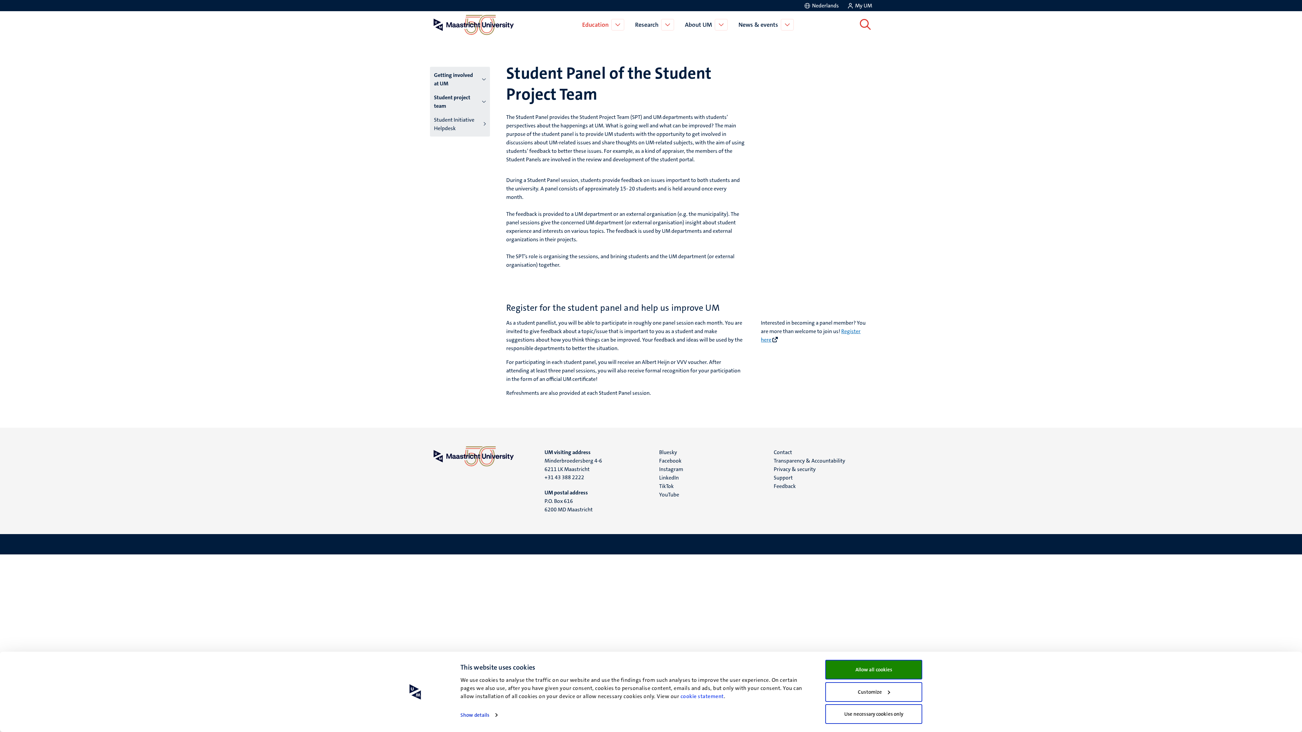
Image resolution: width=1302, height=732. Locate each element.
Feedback (785, 486)
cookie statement (702, 696)
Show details (474, 715)
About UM (698, 25)
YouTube (669, 494)
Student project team (452, 101)
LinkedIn (669, 477)
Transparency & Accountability (809, 460)
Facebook (670, 460)
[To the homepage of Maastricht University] (473, 25)
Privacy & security (795, 469)
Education (595, 25)
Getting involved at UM (453, 79)
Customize (870, 692)
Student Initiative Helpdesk (454, 124)
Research (646, 25)
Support (783, 477)
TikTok (666, 486)
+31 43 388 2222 (564, 477)
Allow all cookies (873, 669)
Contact (783, 452)
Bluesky (668, 452)
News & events (758, 25)
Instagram (671, 469)
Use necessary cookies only (874, 714)
